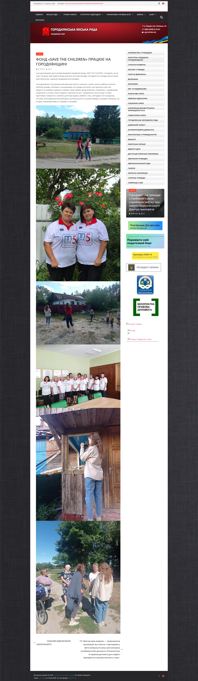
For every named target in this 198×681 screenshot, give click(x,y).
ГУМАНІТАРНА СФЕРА (137, 115)
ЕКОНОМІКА (133, 84)
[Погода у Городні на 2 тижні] (139, 332)
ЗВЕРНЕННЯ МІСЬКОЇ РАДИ (139, 163)
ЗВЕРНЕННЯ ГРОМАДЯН (138, 159)
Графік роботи (70, 14)
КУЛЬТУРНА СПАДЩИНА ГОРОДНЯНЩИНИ (138, 58)
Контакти (40, 20)
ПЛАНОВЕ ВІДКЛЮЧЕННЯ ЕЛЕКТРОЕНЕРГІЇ (53, 643)
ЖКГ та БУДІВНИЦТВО (137, 89)
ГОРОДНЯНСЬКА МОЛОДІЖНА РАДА (143, 120)
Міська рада (52, 14)
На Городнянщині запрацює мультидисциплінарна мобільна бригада (144, 196)
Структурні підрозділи (90, 14)
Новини (39, 14)
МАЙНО (140, 14)
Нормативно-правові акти (119, 14)
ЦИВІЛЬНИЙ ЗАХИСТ (136, 125)
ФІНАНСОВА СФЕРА (136, 94)
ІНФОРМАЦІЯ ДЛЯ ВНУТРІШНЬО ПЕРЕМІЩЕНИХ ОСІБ (141, 109)
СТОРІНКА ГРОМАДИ (136, 178)
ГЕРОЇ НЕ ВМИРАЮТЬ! (137, 74)
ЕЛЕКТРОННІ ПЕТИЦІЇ (137, 144)
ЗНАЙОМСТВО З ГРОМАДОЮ (140, 53)
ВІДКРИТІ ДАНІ (134, 149)
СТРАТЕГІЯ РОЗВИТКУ (137, 65)
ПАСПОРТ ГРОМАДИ (136, 69)
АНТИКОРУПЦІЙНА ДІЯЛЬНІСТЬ (141, 130)
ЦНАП (151, 14)
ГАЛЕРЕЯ (131, 168)
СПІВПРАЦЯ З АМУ (135, 183)
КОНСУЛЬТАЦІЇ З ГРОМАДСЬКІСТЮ (142, 134)
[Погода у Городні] (134, 317)
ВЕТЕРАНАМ (133, 79)
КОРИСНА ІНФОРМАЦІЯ (138, 173)
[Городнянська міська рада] (99, 24)
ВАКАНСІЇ (132, 139)
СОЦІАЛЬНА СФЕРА (136, 103)
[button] (58, 14)
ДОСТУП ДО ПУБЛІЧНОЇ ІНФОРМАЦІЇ (143, 154)
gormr (50, 69)
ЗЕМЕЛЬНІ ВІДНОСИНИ (137, 98)
